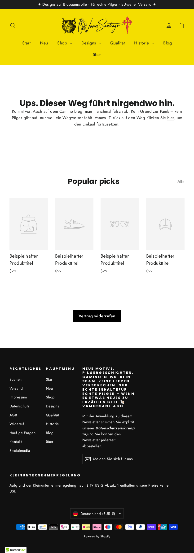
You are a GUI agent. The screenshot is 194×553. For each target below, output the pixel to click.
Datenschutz (19, 406)
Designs (89, 43)
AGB (13, 415)
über (97, 55)
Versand (16, 388)
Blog (167, 43)
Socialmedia (19, 450)
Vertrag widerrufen (97, 316)
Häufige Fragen (22, 433)
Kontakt (15, 441)
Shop (62, 43)
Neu (44, 43)
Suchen (15, 379)
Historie (142, 43)
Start (26, 43)
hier (170, 118)
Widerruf (16, 424)
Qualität (117, 43)
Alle (181, 181)
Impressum (18, 397)
